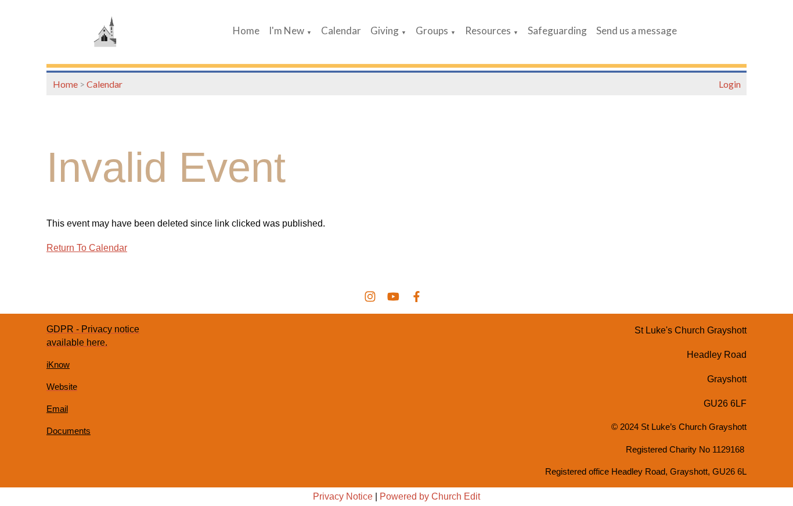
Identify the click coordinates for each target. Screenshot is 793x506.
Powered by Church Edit (430, 496)
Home (246, 30)
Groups (432, 30)
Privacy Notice (343, 496)
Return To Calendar (86, 248)
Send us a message (636, 30)
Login (730, 83)
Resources (488, 30)
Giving (384, 30)
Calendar (341, 30)
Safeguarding (557, 30)
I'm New (286, 30)
